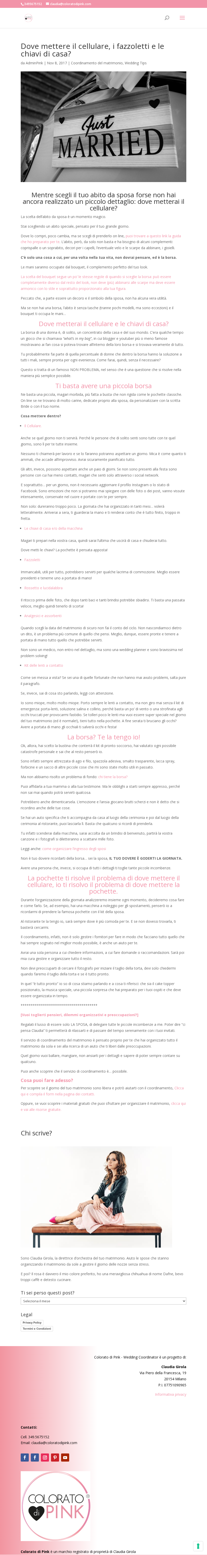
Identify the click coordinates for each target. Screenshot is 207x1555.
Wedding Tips (136, 63)
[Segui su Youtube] (65, 1457)
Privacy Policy (32, 1322)
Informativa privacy (170, 1394)
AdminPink (34, 63)
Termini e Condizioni (37, 1328)
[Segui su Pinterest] (55, 1457)
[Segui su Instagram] (45, 1457)
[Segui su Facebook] (25, 1457)
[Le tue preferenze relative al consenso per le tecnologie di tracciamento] (198, 1546)
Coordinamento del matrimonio (97, 63)
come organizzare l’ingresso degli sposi (73, 848)
